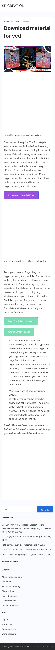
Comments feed (9, 629)
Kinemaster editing (11, 586)
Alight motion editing (12, 577)
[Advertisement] (27, 103)
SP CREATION (13, 6)
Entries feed (7, 624)
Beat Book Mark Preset (20, 321)
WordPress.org (9, 634)
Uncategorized (9, 601)
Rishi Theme (47, 646)
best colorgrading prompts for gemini (19, 554)
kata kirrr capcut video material (17, 545)
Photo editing (8, 591)
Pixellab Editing (9, 596)
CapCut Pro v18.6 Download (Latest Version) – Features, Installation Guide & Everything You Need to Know (27, 528)
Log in (5, 619)
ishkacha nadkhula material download (20, 549)
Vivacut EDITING (10, 605)
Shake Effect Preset (19, 332)
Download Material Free (21, 195)
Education (6, 581)
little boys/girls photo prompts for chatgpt (22, 536)
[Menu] (52, 6)
